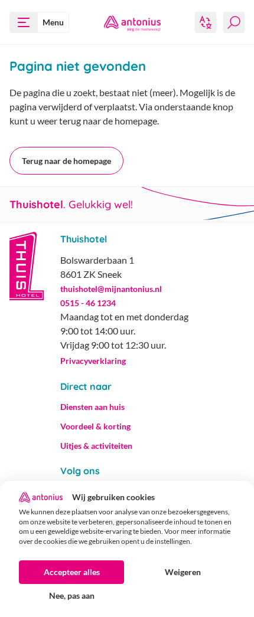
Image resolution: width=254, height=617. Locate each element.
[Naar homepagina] (132, 22)
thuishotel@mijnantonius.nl (111, 289)
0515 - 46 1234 (88, 303)
